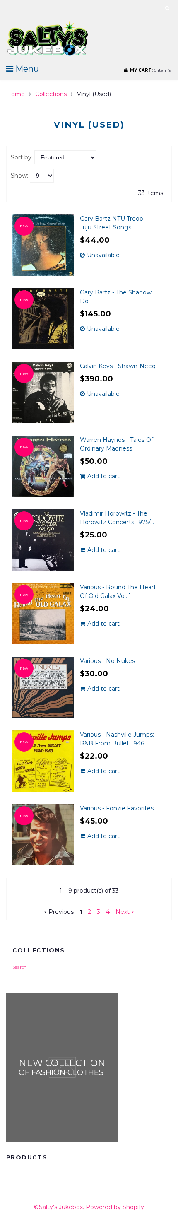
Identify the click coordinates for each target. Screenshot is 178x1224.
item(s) (151, 70)
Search (19, 967)
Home (15, 94)
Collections (51, 94)
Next (122, 912)
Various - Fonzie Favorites (117, 808)
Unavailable (103, 255)
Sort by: (22, 157)
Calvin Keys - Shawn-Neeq (118, 366)
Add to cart (103, 476)
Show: (19, 175)
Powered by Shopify (115, 1207)
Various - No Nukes (107, 661)
